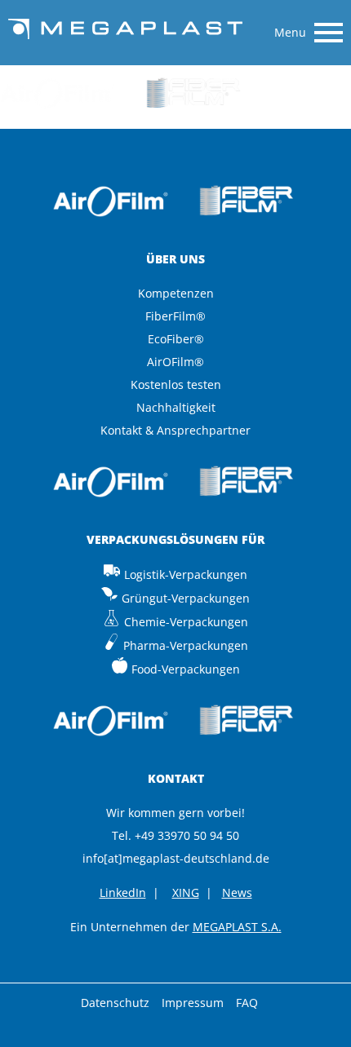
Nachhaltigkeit (175, 407)
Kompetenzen (176, 293)
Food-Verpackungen (185, 669)
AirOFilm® (175, 361)
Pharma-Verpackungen (185, 645)
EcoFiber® (176, 339)
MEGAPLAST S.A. (237, 926)
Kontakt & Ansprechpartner (175, 430)
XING (185, 892)
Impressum (193, 1002)
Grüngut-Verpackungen (186, 598)
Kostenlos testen (176, 384)
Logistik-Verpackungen (185, 574)
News (237, 892)
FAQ (247, 1002)
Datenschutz (115, 1002)
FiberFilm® (175, 316)
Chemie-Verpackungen (186, 622)
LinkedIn (123, 892)
